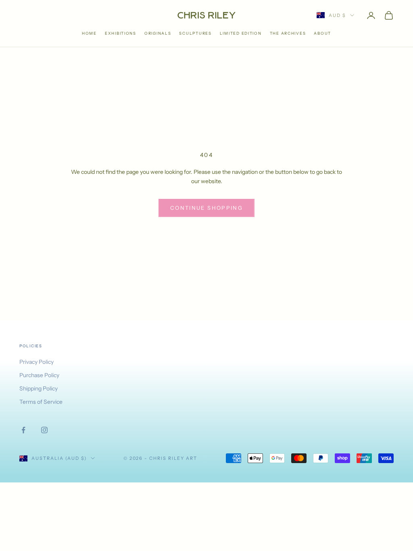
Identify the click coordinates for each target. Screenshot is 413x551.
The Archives (288, 33)
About (322, 33)
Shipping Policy (38, 388)
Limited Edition (241, 33)
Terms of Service (41, 401)
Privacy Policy (36, 361)
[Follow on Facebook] (23, 430)
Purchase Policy (39, 375)
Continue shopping (206, 208)
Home (89, 33)
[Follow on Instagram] (44, 430)
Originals (157, 33)
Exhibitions (120, 33)
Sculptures (195, 33)
